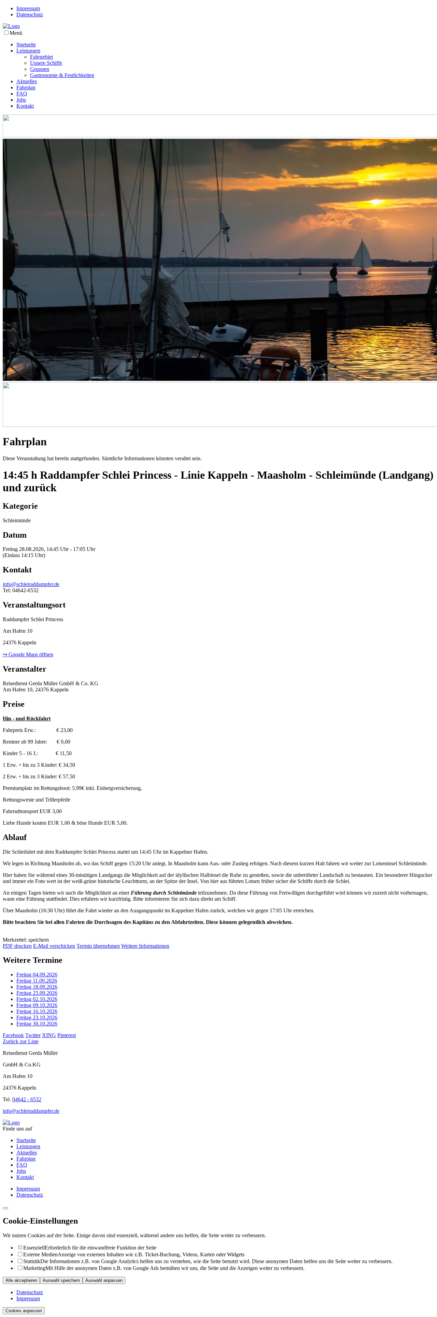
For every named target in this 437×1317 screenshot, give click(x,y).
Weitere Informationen (145, 946)
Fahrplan (26, 87)
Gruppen (39, 69)
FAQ (21, 93)
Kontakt (25, 106)
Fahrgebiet (41, 57)
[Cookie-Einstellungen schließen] (5, 1208)
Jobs (21, 100)
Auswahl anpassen (104, 1280)
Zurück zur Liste (21, 1041)
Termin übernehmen (98, 946)
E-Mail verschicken (54, 946)
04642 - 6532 (26, 1099)
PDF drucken (17, 946)
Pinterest (66, 1035)
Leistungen (28, 51)
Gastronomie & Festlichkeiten (62, 75)
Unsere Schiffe (46, 63)
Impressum (28, 8)
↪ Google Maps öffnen (28, 654)
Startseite (26, 44)
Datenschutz (29, 14)
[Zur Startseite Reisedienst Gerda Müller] (11, 26)
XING (49, 1035)
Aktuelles (26, 81)
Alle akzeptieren (21, 1280)
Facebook (13, 1035)
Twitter (33, 1035)
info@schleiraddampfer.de (31, 584)
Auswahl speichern (61, 1280)
